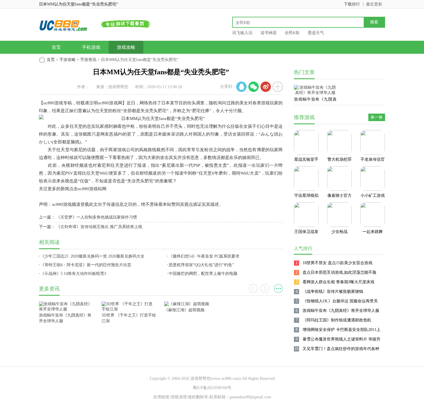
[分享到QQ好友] (241, 87)
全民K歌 (292, 33)
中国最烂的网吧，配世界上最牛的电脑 (203, 273)
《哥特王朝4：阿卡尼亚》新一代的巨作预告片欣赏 (85, 265)
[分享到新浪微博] (265, 87)
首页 (56, 47)
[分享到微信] (253, 87)
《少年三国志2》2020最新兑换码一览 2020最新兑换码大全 (92, 256)
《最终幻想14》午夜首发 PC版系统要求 (204, 256)
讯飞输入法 (242, 33)
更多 (278, 288)
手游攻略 (67, 60)
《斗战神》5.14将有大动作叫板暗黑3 (73, 273)
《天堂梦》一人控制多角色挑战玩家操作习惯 (96, 217)
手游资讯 (88, 60)
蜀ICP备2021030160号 (212, 388)
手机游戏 (91, 47)
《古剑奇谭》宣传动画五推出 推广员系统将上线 (99, 227)
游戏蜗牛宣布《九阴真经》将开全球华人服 (315, 100)
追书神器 (268, 33)
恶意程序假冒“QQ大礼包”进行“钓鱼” (201, 265)
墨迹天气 (316, 33)
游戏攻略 (126, 47)
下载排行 (352, 4)
